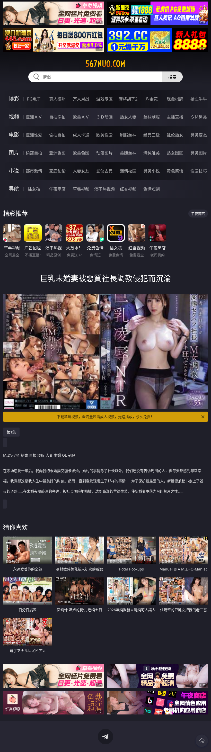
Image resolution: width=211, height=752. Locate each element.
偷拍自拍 (57, 135)
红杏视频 (128, 189)
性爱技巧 (198, 171)
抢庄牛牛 (198, 99)
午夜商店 (57, 189)
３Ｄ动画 (104, 117)
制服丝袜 (128, 135)
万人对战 (81, 99)
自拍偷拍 (57, 117)
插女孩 (34, 189)
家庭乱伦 (57, 171)
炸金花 (151, 99)
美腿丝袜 (128, 153)
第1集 (11, 432)
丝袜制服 (151, 117)
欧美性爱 (104, 135)
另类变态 (198, 135)
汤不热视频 (104, 189)
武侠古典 (104, 171)
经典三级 (151, 135)
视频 (14, 116)
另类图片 (198, 153)
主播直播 (175, 117)
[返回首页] (202, 741)
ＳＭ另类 (198, 117)
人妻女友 (81, 171)
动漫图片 (104, 153)
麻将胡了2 (128, 99)
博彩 (14, 98)
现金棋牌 (175, 99)
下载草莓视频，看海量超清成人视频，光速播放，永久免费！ (105, 416)
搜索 (172, 77)
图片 (14, 152)
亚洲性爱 (34, 135)
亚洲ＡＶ (34, 117)
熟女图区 (175, 153)
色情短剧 (151, 189)
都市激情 (34, 171)
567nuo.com (105, 64)
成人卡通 (81, 135)
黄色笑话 (175, 171)
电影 (14, 134)
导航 (14, 188)
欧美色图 (81, 153)
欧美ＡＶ (81, 117)
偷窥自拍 (34, 153)
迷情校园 (128, 171)
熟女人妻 (128, 117)
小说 (14, 170)
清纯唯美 (151, 153)
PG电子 (34, 99)
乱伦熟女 (175, 135)
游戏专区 (104, 99)
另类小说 (151, 171)
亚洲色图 (57, 153)
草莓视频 (81, 189)
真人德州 (57, 99)
